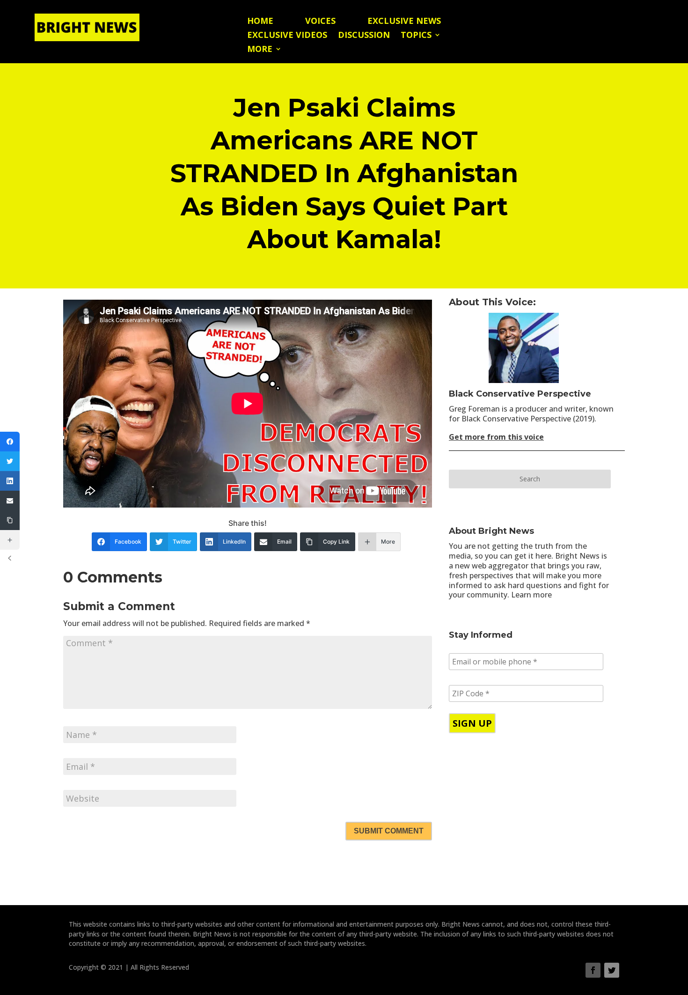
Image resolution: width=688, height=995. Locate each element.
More (259, 49)
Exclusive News (404, 21)
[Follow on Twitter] (611, 970)
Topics (416, 35)
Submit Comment (389, 831)
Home (260, 21)
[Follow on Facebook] (593, 970)
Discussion (364, 35)
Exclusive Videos (287, 35)
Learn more (531, 595)
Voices (320, 21)
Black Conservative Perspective (520, 394)
